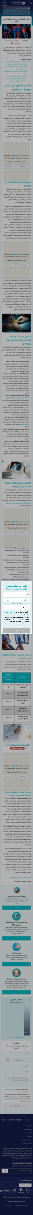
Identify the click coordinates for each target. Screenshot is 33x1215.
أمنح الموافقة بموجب (16, 613)
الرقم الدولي (6, 598)
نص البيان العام (15, 619)
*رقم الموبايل (26, 599)
